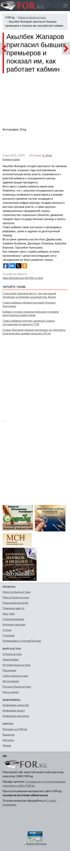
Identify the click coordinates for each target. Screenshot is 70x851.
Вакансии (9, 734)
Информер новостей (16, 705)
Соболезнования (13, 619)
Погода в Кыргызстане (17, 686)
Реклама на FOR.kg (15, 729)
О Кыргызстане (12, 654)
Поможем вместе (13, 608)
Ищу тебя (9, 613)
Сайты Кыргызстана (15, 675)
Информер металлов (16, 716)
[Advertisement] (35, 374)
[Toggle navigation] (65, 5)
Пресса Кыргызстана (16, 597)
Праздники (9, 670)
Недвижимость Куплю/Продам (22, 640)
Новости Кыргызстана (32, 17)
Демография (11, 659)
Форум (7, 745)
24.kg (48, 155)
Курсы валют (11, 692)
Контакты (8, 740)
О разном (8, 635)
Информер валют (14, 710)
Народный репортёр (15, 602)
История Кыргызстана (16, 665)
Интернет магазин (14, 624)
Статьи (7, 630)
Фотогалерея (11, 681)
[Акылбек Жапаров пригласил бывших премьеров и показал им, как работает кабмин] (35, 101)
